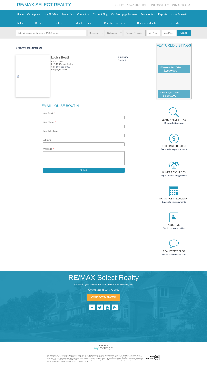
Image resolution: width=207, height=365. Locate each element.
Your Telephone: (50, 131)
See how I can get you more (174, 149)
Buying (39, 22)
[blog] (115, 307)
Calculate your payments (174, 201)
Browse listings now (174, 123)
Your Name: (49, 122)
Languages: (56, 69)
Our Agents (33, 14)
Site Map (175, 22)
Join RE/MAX (50, 14)
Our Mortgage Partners (124, 14)
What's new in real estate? (174, 254)
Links (20, 22)
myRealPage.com (103, 348)
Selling (59, 22)
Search (184, 33)
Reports (162, 14)
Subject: (47, 139)
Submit (83, 170)
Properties (68, 14)
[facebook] (92, 307)
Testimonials (148, 14)
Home (20, 14)
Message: (48, 148)
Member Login (83, 22)
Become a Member (147, 22)
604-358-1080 (63, 66)
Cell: (53, 66)
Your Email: (48, 113)
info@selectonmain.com (170, 5)
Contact (122, 60)
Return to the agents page (29, 47)
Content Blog (100, 14)
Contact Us (83, 14)
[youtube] (107, 307)
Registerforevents (114, 22)
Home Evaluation (180, 14)
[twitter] (100, 307)
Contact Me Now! (103, 297)
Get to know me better (174, 228)
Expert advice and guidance (174, 175)
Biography (123, 56)
